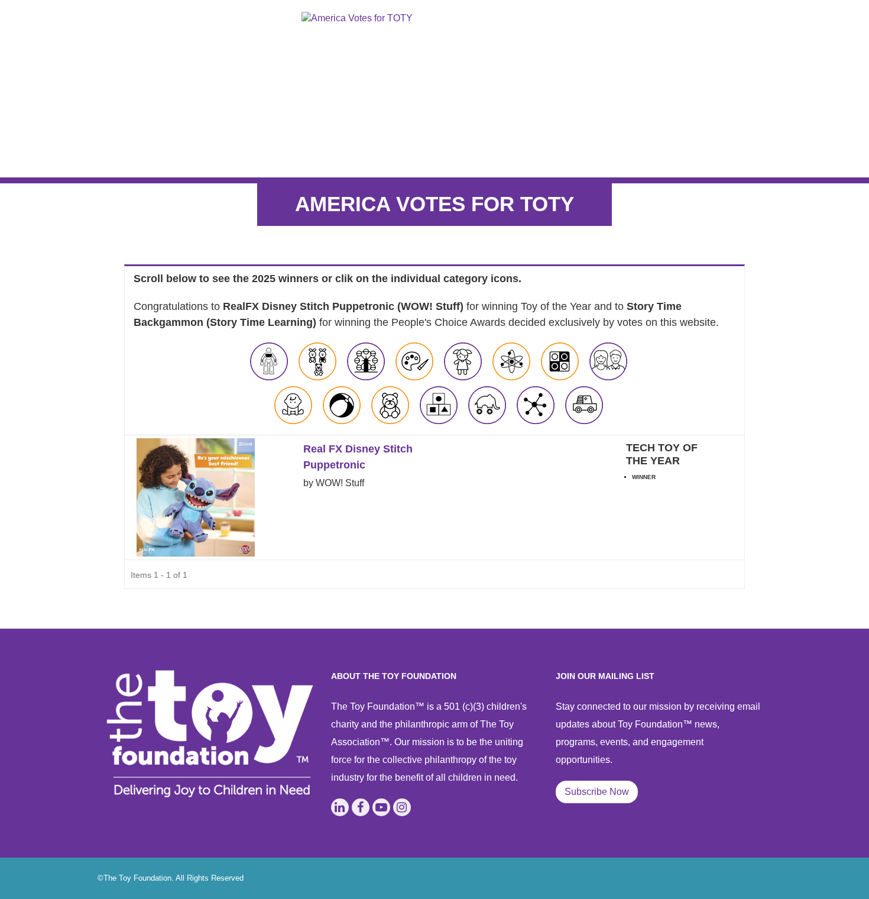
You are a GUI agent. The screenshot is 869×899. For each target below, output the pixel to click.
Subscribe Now (597, 792)
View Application (673, 503)
